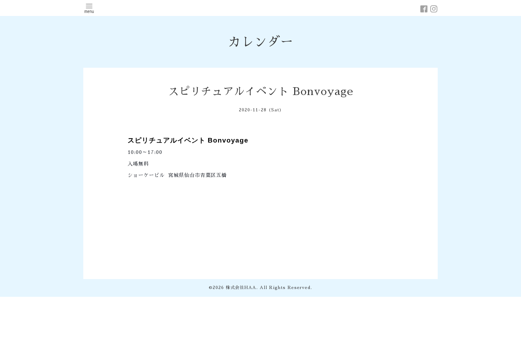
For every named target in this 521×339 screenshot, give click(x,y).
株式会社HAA (241, 287)
